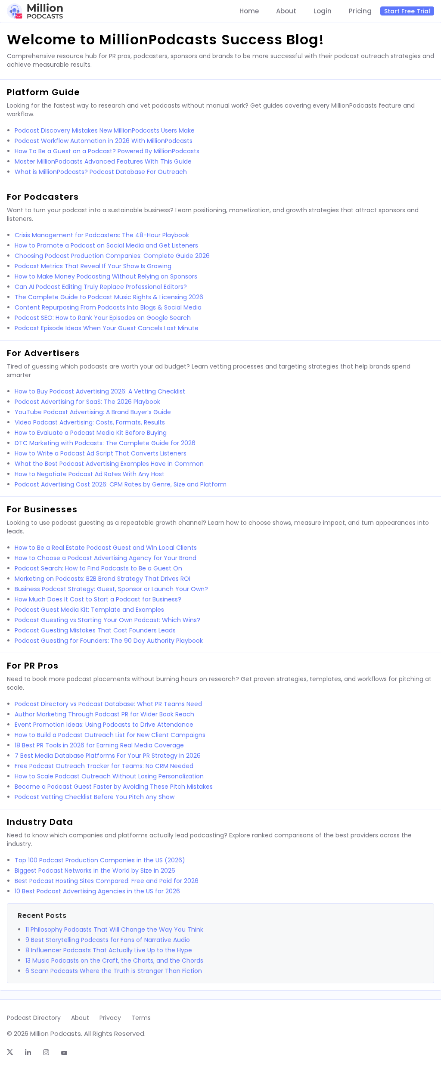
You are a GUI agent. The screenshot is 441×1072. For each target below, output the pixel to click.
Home (249, 11)
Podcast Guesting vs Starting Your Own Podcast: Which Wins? (107, 620)
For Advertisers (43, 353)
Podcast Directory (34, 1017)
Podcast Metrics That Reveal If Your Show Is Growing (93, 266)
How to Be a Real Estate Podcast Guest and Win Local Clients (106, 547)
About (286, 11)
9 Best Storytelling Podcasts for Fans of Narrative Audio (107, 940)
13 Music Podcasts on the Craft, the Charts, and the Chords (114, 960)
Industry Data (40, 822)
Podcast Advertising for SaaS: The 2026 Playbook (87, 401)
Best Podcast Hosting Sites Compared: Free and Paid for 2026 (107, 881)
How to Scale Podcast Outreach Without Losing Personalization (109, 776)
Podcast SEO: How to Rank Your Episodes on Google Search (103, 317)
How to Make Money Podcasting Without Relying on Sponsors (106, 276)
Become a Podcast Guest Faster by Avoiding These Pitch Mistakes (114, 786)
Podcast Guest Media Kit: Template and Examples (89, 609)
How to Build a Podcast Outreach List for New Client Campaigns (110, 735)
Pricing (360, 11)
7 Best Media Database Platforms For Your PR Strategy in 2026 (108, 755)
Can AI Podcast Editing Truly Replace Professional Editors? (101, 286)
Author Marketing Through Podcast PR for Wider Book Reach (104, 714)
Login (323, 11)
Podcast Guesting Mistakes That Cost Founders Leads (95, 630)
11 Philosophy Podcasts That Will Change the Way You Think (114, 929)
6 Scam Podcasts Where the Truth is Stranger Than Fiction (113, 971)
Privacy (110, 1017)
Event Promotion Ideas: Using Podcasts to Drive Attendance (104, 724)
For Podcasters (43, 197)
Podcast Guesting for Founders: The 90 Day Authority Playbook (109, 640)
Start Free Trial (407, 11)
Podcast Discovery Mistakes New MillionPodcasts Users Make (105, 130)
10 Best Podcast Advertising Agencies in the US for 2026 (97, 891)
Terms (141, 1017)
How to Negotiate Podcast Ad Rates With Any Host (90, 474)
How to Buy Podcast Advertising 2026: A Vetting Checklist (100, 391)
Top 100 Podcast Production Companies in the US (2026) (100, 860)
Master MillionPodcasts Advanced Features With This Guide (103, 161)
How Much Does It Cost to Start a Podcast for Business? (98, 599)
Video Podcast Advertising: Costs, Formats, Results (90, 422)
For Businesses (42, 509)
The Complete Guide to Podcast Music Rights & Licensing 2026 (109, 297)
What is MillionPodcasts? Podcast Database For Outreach (101, 171)
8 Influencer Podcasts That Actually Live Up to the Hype (108, 950)
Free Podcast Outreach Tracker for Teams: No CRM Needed (104, 766)
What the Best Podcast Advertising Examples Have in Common (109, 463)
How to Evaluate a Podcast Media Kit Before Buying (91, 432)
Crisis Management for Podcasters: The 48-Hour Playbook (102, 235)
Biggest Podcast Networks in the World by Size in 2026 (95, 870)
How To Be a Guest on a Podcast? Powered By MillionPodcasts (107, 151)
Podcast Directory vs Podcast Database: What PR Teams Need (108, 704)
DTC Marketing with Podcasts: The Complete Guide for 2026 (105, 443)
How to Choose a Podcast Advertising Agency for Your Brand (105, 558)
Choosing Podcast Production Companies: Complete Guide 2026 (112, 255)
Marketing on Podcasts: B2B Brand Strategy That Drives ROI (102, 578)
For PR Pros (33, 666)
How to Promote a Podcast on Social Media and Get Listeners (106, 245)
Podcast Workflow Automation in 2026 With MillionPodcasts (104, 140)
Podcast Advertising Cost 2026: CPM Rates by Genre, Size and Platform (121, 484)
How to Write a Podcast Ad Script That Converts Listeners (100, 453)
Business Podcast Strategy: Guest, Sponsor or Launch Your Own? (111, 589)
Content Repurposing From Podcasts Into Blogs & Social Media (108, 307)
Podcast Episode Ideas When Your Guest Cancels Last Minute (107, 328)
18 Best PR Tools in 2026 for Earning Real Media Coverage (99, 745)
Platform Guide (43, 92)
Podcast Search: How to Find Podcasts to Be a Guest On (98, 568)
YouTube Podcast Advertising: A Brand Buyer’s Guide (93, 412)
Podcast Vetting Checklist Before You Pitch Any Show (94, 797)
